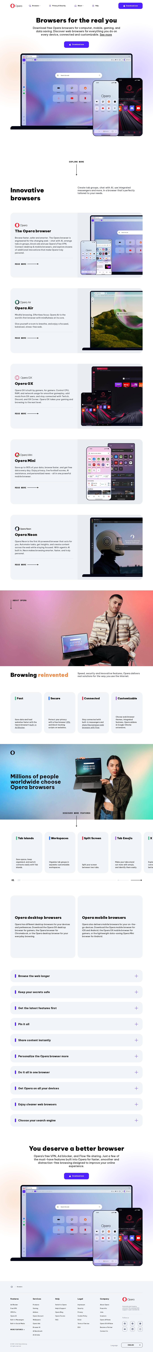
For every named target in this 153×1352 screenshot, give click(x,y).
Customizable (127, 698)
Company (104, 1299)
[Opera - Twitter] (140, 1323)
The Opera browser (33, 231)
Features (14, 1299)
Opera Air (24, 308)
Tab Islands (26, 838)
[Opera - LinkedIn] (132, 1329)
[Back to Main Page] (16, 5)
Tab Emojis (124, 838)
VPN (68, 722)
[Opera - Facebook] (124, 1323)
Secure (55, 698)
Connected (92, 698)
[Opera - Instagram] (140, 1329)
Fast (20, 698)
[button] (130, 6)
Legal (80, 1299)
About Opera (19, 600)
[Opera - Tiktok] (132, 1323)
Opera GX (24, 383)
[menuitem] (34, 6)
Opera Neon (26, 534)
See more (106, 34)
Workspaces (59, 838)
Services (37, 1299)
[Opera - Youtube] (124, 1329)
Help (57, 1299)
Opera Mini (25, 460)
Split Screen (92, 838)
